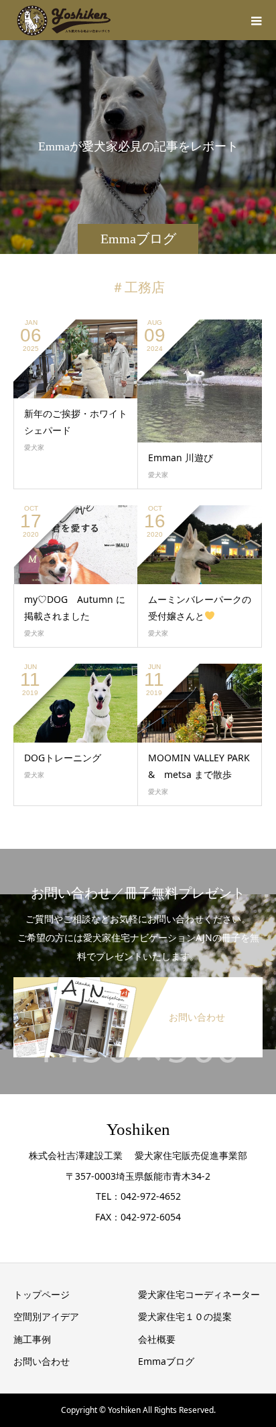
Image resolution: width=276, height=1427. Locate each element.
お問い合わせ (41, 1361)
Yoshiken (138, 1129)
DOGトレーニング (62, 757)
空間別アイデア (46, 1316)
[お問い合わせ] (138, 980)
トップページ (41, 1294)
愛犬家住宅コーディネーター (199, 1294)
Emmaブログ (166, 1361)
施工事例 (32, 1339)
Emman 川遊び (180, 457)
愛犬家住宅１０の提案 (185, 1316)
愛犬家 (34, 447)
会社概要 (157, 1339)
